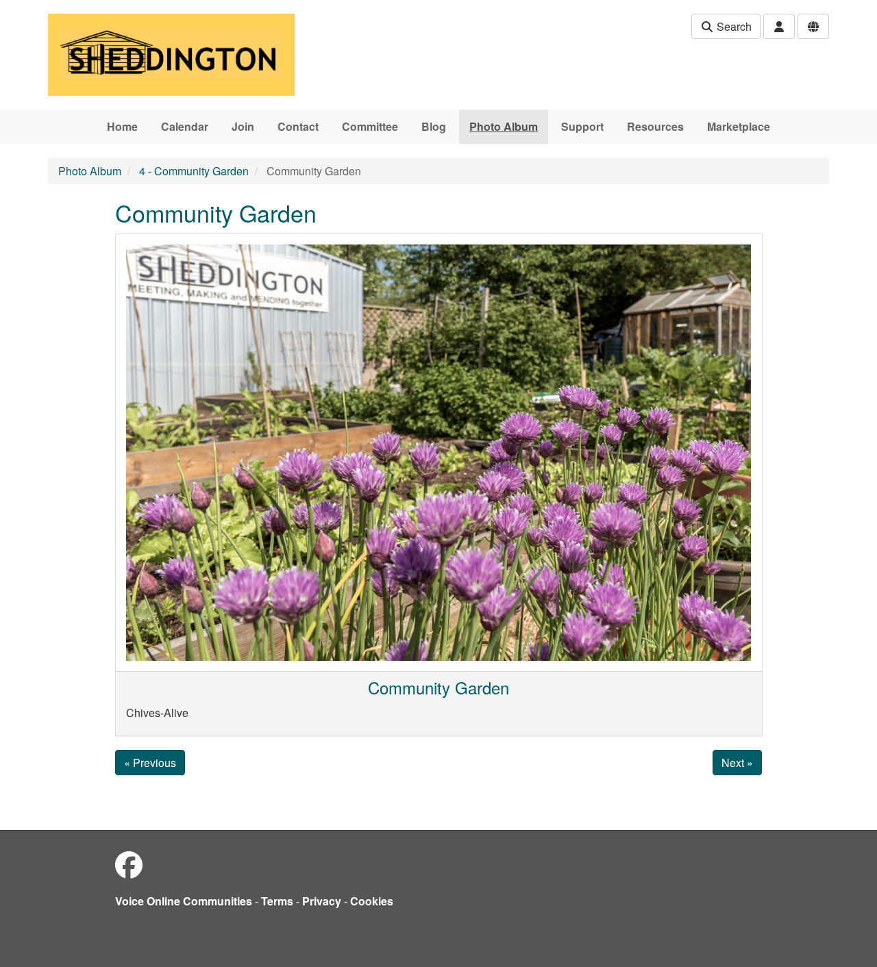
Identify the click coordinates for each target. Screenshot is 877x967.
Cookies (371, 901)
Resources (655, 126)
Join (243, 126)
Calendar (184, 126)
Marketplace (738, 126)
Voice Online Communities (183, 901)
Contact (298, 126)
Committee (370, 126)
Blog (433, 126)
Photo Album (503, 126)
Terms (277, 901)
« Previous (150, 762)
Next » (737, 762)
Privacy (321, 901)
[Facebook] (129, 863)
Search (733, 26)
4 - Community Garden (194, 171)
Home (122, 126)
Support (582, 126)
